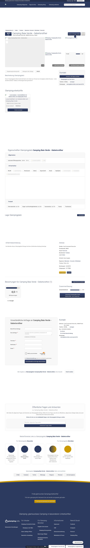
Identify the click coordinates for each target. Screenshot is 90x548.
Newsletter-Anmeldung (26, 535)
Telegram (51, 475)
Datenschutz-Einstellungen (11, 527)
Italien (63, 255)
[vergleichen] (7, 42)
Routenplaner (81, 215)
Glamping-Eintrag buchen (45, 530)
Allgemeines (11, 155)
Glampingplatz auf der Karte (67, 79)
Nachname (13, 344)
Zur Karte (62, 331)
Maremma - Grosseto (70, 261)
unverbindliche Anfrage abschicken (35, 361)
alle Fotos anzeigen (59, 65)
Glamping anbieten (54, 4)
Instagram (72, 528)
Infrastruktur (12, 166)
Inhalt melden (69, 372)
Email (11, 348)
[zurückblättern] (8, 52)
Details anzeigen (18, 110)
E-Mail (17, 475)
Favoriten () (57, 546)
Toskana (68, 252)
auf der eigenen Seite (68, 457)
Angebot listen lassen (43, 526)
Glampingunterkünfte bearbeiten (43, 538)
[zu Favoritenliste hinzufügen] (7, 39)
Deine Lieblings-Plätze (26, 531)
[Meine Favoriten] (62, 5)
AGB (55, 528)
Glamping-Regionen (22, 4)
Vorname (12, 340)
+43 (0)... (66, 81)
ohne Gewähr (58, 372)
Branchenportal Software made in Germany (35, 546)
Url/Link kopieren (71, 475)
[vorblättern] (41, 52)
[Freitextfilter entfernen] (81, 5)
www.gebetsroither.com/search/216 (75, 84)
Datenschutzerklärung (31, 358)
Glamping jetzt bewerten (73, 295)
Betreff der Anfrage (15, 329)
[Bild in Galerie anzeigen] (55, 44)
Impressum (56, 524)
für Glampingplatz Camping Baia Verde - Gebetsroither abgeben (11, 458)
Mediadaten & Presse (59, 535)
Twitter (34, 475)
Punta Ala (64, 250)
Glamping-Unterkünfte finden (28, 524)
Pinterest (60, 475)
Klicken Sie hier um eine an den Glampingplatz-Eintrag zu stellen (45, 417)
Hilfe (75, 0)
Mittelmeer (78, 261)
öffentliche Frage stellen (46, 425)
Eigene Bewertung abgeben (78, 281)
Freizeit (10, 201)
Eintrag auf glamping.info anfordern (45, 501)
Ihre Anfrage (13, 332)
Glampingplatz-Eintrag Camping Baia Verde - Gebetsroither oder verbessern (53, 458)
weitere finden (24, 457)
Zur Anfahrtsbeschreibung (66, 333)
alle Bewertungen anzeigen (77, 65)
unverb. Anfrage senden (74, 34)
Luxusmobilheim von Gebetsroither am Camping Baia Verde (17, 100)
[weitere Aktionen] (83, 33)
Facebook (26, 475)
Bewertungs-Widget (42, 534)
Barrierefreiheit (78, 542)
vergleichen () (75, 546)
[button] (25, 52)
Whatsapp (42, 475)
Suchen (84, 5)
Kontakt (69, 272)
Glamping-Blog (42, 4)
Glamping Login (70, 0)
